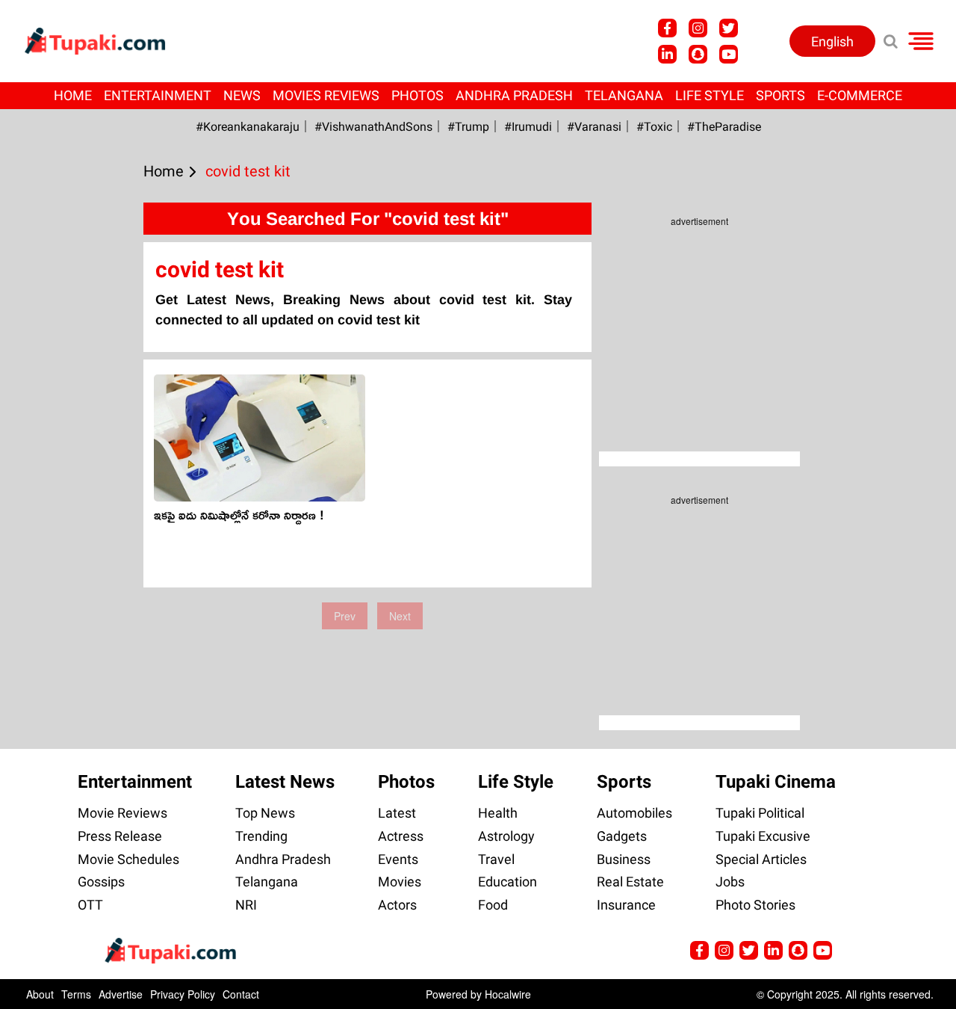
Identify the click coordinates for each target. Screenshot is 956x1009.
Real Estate (630, 881)
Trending (261, 836)
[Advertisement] (67, 441)
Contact (241, 994)
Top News (265, 813)
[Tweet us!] (728, 28)
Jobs (730, 881)
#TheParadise (724, 127)
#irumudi (528, 127)
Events (398, 859)
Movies (399, 881)
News (242, 95)
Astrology (506, 836)
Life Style (709, 95)
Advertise (121, 994)
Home (73, 95)
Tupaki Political (760, 813)
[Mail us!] (822, 950)
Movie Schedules (128, 859)
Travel (496, 859)
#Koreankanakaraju (247, 127)
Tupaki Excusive (763, 836)
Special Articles (761, 859)
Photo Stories (755, 905)
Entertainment (157, 95)
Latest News (285, 781)
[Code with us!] (698, 54)
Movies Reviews (326, 95)
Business (624, 859)
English (832, 41)
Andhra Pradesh (514, 95)
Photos (417, 95)
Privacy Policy (182, 994)
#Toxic (654, 127)
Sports (780, 95)
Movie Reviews (122, 813)
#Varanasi (594, 127)
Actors (397, 905)
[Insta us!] (698, 28)
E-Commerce (859, 95)
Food (493, 905)
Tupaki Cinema (776, 781)
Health (498, 813)
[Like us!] (667, 28)
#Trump (468, 127)
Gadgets (622, 836)
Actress (400, 836)
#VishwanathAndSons (373, 127)
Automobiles (634, 813)
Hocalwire (508, 994)
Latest (397, 813)
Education (507, 881)
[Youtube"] (728, 54)
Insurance (626, 905)
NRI (246, 905)
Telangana (624, 95)
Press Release (120, 836)
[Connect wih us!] (667, 54)
